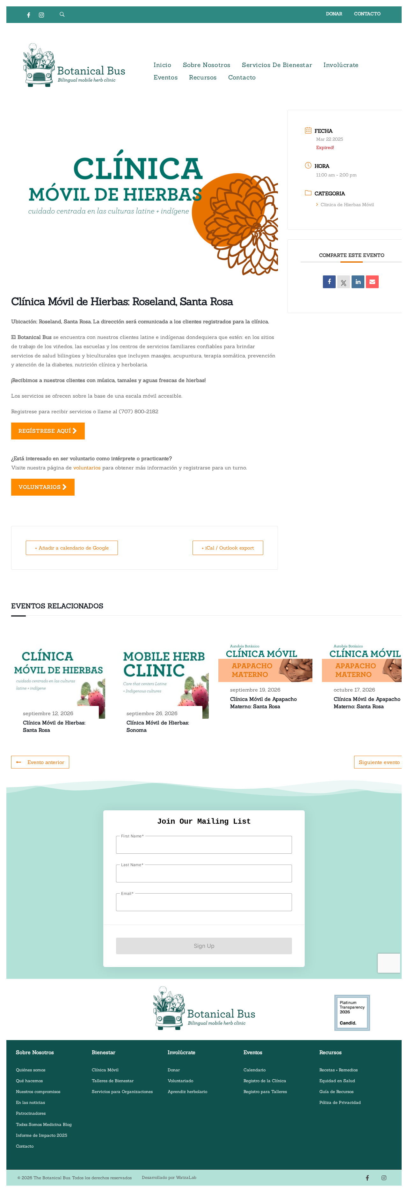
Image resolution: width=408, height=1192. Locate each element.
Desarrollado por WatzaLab (169, 1177)
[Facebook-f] (367, 1177)
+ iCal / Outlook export (228, 548)
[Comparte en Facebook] (329, 281)
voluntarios (87, 467)
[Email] (372, 281)
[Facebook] (28, 14)
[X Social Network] (343, 281)
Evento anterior (45, 762)
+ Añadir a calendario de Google (72, 548)
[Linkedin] (358, 281)
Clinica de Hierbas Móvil (347, 204)
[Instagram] (41, 14)
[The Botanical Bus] (74, 65)
